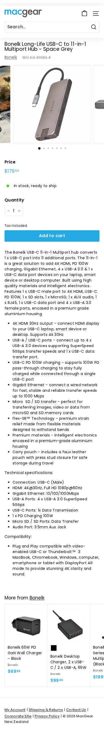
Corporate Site (18, 716)
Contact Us (76, 709)
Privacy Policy (47, 716)
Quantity (14, 200)
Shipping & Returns (46, 709)
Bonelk (11, 57)
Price (10, 162)
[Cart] (84, 13)
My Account (15, 709)
